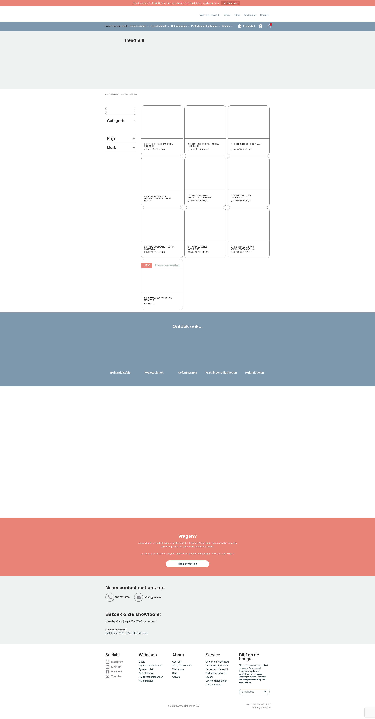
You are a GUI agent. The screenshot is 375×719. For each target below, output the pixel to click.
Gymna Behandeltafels (151, 665)
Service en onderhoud (217, 661)
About (227, 15)
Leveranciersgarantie (217, 681)
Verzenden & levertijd (217, 669)
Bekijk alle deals (230, 3)
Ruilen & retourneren (216, 673)
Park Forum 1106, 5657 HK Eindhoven (126, 633)
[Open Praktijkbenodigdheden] (219, 26)
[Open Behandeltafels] (148, 26)
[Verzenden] (265, 692)
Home (106, 94)
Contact (264, 15)
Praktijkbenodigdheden (151, 677)
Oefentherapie (146, 673)
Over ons (177, 661)
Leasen (209, 677)
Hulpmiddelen (146, 681)
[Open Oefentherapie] (189, 26)
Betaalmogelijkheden (217, 665)
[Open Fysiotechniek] (168, 26)
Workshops (250, 15)
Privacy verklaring (261, 707)
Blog (237, 15)
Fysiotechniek (146, 669)
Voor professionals (210, 15)
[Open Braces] (232, 26)
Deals (142, 661)
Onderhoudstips (214, 684)
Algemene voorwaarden (258, 704)
